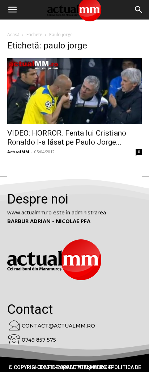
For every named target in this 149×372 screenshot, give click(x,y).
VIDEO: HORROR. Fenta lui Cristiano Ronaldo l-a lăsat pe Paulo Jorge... (66, 137)
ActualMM (18, 151)
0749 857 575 (39, 340)
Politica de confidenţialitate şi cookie (89, 367)
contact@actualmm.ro (58, 325)
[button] (139, 10)
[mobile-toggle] (12, 10)
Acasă (13, 34)
